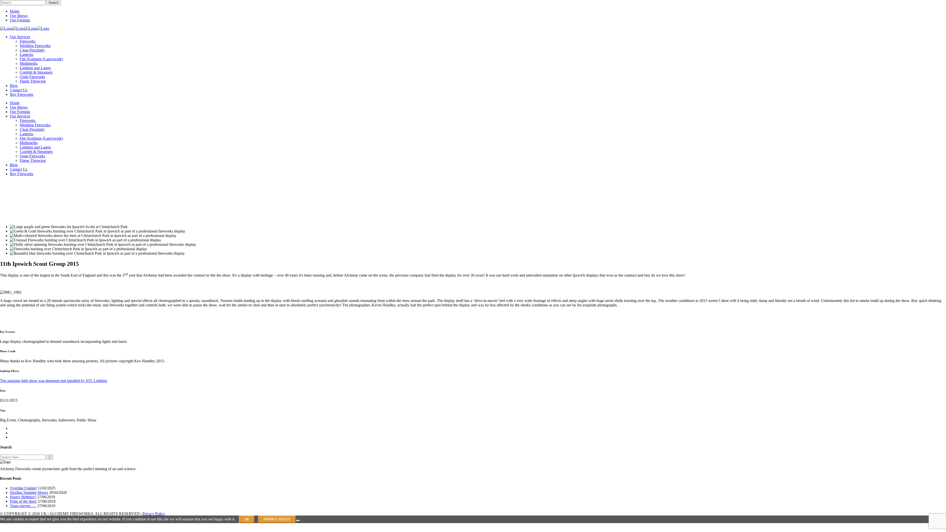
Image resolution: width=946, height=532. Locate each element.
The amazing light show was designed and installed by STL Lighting (53, 381)
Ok (246, 519)
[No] (298, 520)
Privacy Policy (153, 514)
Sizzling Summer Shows (29, 492)
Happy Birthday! (23, 497)
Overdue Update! (23, 488)
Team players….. (23, 506)
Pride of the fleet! (23, 501)
